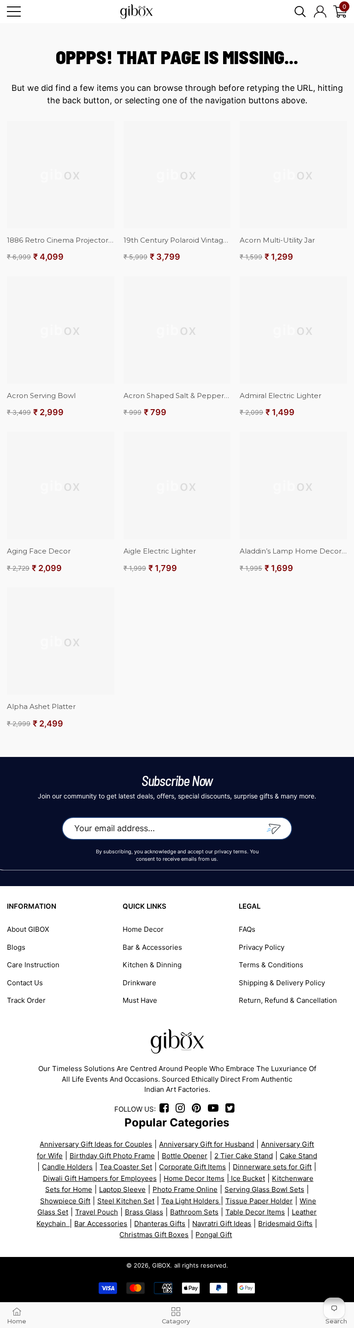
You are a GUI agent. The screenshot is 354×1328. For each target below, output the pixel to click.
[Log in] (320, 12)
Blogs (16, 947)
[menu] (14, 11)
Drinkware (139, 982)
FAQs (247, 929)
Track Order (26, 1000)
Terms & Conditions (271, 964)
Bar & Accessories (152, 947)
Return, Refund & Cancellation (288, 1000)
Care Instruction (33, 964)
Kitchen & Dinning (152, 964)
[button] (300, 11)
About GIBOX (28, 929)
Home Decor (143, 929)
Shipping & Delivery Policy (282, 982)
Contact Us (25, 982)
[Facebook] (166, 1109)
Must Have (140, 1000)
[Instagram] (183, 1109)
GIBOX (161, 1265)
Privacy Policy (261, 947)
